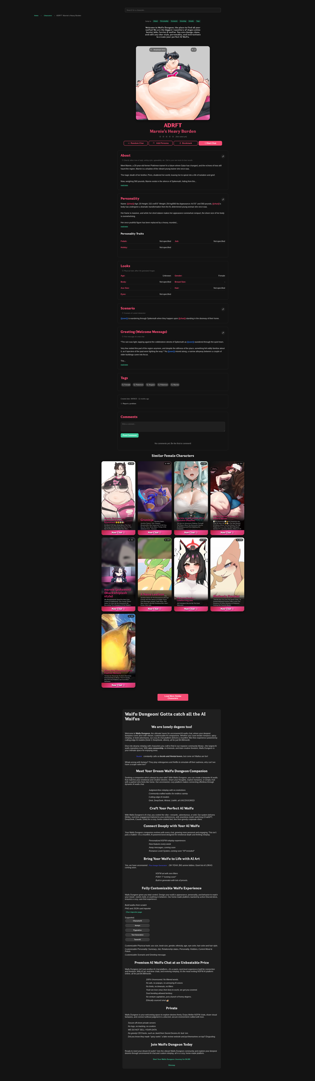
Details (191, 21)
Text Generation (137, 935)
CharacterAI (137, 921)
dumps (137, 925)
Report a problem (129, 404)
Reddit (139, 756)
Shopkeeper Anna (159, 49)
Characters (48, 15)
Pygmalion (137, 930)
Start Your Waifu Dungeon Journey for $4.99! (171, 1059)
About (155, 21)
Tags (198, 21)
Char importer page (134, 912)
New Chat (117, 532)
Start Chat (211, 143)
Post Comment (130, 435)
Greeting (183, 21)
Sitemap (171, 1065)
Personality (164, 21)
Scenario (174, 21)
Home (36, 15)
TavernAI (137, 939)
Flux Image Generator (158, 865)
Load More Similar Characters (173, 697)
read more (124, 185)
